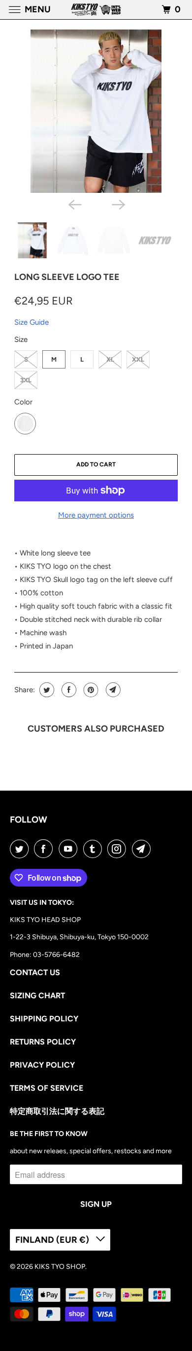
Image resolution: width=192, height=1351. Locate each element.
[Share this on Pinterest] (89, 689)
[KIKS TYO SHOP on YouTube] (70, 848)
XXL (138, 359)
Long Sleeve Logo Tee (67, 277)
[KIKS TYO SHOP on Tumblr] (94, 848)
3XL (26, 380)
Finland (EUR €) (53, 1239)
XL (110, 359)
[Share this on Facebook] (67, 689)
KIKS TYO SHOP (59, 1266)
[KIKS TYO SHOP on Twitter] (21, 848)
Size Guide (31, 322)
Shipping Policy (44, 1018)
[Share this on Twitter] (45, 689)
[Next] (117, 204)
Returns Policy (43, 1041)
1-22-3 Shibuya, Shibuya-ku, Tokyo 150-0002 (79, 937)
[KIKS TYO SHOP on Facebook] (45, 848)
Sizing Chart (37, 995)
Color (23, 402)
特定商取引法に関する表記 (57, 1111)
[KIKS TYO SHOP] (96, 9)
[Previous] (74, 204)
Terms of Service (46, 1088)
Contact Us (35, 972)
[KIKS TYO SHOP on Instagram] (118, 848)
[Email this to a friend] (112, 689)
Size (21, 339)
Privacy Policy (42, 1065)
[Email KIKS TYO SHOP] (143, 848)
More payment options (96, 515)
